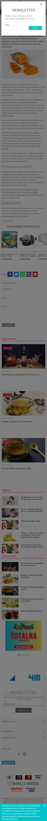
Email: (7, 25)
